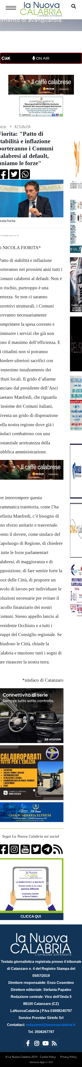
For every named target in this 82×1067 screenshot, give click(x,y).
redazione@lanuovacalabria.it (50, 1025)
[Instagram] (36, 1044)
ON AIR (42, 58)
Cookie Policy (48, 1057)
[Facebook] (28, 1044)
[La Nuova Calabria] (41, 9)
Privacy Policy (68, 1057)
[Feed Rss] (54, 1044)
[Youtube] (45, 1044)
